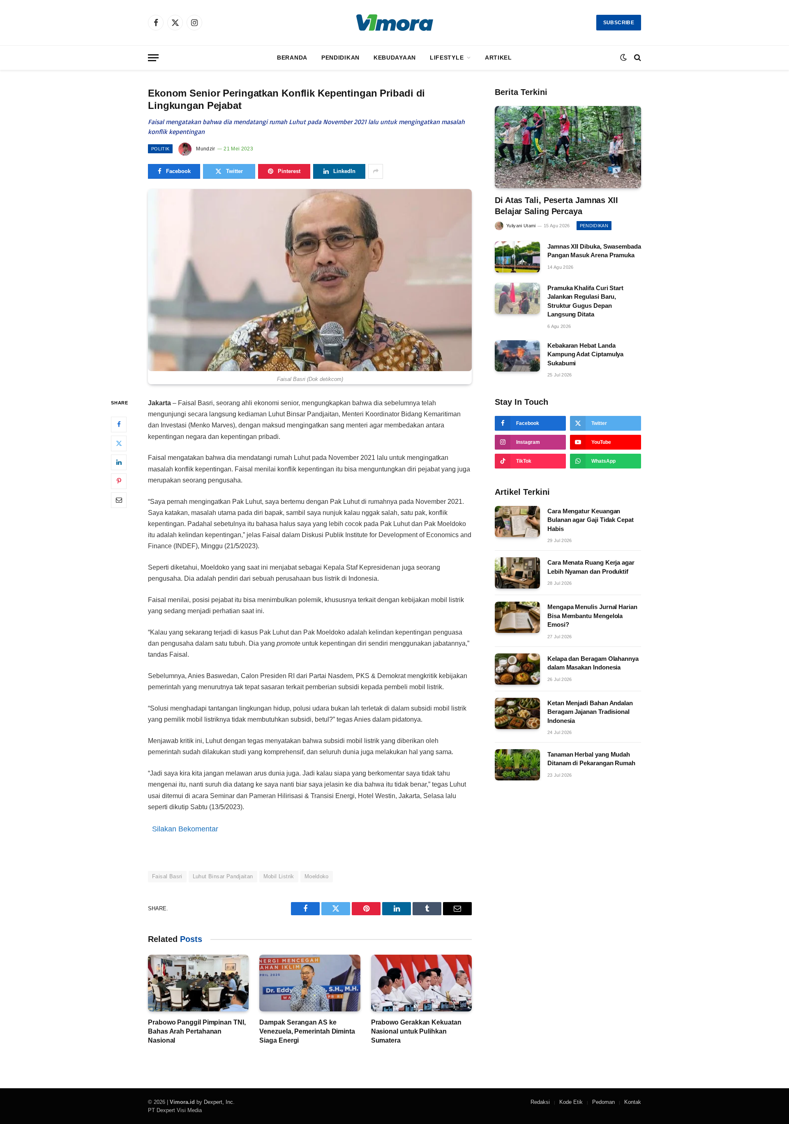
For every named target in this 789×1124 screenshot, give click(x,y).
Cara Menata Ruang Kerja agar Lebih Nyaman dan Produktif (590, 567)
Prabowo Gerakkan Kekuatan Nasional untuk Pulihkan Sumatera (416, 1031)
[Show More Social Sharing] (375, 171)
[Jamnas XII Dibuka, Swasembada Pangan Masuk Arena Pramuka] (517, 256)
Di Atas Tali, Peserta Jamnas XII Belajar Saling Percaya (556, 206)
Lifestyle (447, 57)
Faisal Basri (167, 876)
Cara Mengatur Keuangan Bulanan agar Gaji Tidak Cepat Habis (590, 520)
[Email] (119, 500)
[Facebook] (119, 424)
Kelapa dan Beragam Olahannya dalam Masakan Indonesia (593, 663)
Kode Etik (571, 1102)
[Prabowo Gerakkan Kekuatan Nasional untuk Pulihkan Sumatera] (421, 983)
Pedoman (603, 1102)
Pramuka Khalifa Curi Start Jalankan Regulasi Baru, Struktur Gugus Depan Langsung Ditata (585, 301)
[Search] (636, 57)
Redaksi (540, 1102)
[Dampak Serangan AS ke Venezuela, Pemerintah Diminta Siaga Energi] (309, 983)
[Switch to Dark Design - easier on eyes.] (623, 57)
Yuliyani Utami (521, 225)
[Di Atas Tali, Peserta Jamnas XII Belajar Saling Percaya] (568, 147)
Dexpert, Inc (218, 1102)
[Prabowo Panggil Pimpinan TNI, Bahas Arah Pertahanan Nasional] (198, 983)
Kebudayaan (395, 57)
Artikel (498, 57)
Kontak (632, 1102)
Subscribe (618, 22)
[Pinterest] (119, 481)
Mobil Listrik (278, 876)
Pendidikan (340, 57)
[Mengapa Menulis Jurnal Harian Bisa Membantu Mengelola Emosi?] (517, 617)
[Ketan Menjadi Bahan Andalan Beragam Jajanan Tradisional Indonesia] (517, 713)
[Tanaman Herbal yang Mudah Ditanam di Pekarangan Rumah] (517, 764)
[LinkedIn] (119, 462)
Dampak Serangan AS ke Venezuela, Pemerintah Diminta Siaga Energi (307, 1031)
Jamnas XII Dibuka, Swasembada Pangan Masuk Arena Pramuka (594, 250)
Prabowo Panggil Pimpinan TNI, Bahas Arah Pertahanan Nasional (197, 1031)
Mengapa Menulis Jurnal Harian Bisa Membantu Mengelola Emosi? (592, 615)
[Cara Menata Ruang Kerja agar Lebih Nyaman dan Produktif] (517, 573)
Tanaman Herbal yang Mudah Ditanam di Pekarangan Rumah (591, 758)
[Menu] (153, 57)
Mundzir (205, 149)
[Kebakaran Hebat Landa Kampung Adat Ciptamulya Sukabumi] (517, 356)
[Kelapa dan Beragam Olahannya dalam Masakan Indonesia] (517, 669)
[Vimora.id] (394, 22)
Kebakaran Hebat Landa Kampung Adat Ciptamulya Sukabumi (585, 354)
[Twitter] (119, 443)
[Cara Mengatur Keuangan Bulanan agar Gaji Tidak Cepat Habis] (517, 521)
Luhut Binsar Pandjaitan (223, 876)
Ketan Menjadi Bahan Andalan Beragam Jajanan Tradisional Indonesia (590, 711)
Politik (160, 148)
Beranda (292, 57)
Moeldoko (317, 876)
